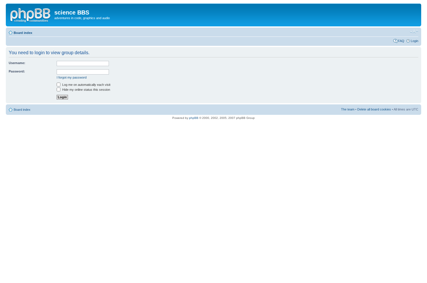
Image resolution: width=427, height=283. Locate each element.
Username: (17, 63)
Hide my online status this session (85, 89)
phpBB (193, 117)
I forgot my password (72, 77)
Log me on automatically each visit (85, 84)
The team (347, 109)
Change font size (414, 31)
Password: (17, 71)
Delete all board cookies (374, 109)
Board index (23, 33)
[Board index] (30, 14)
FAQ (401, 41)
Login (414, 41)
